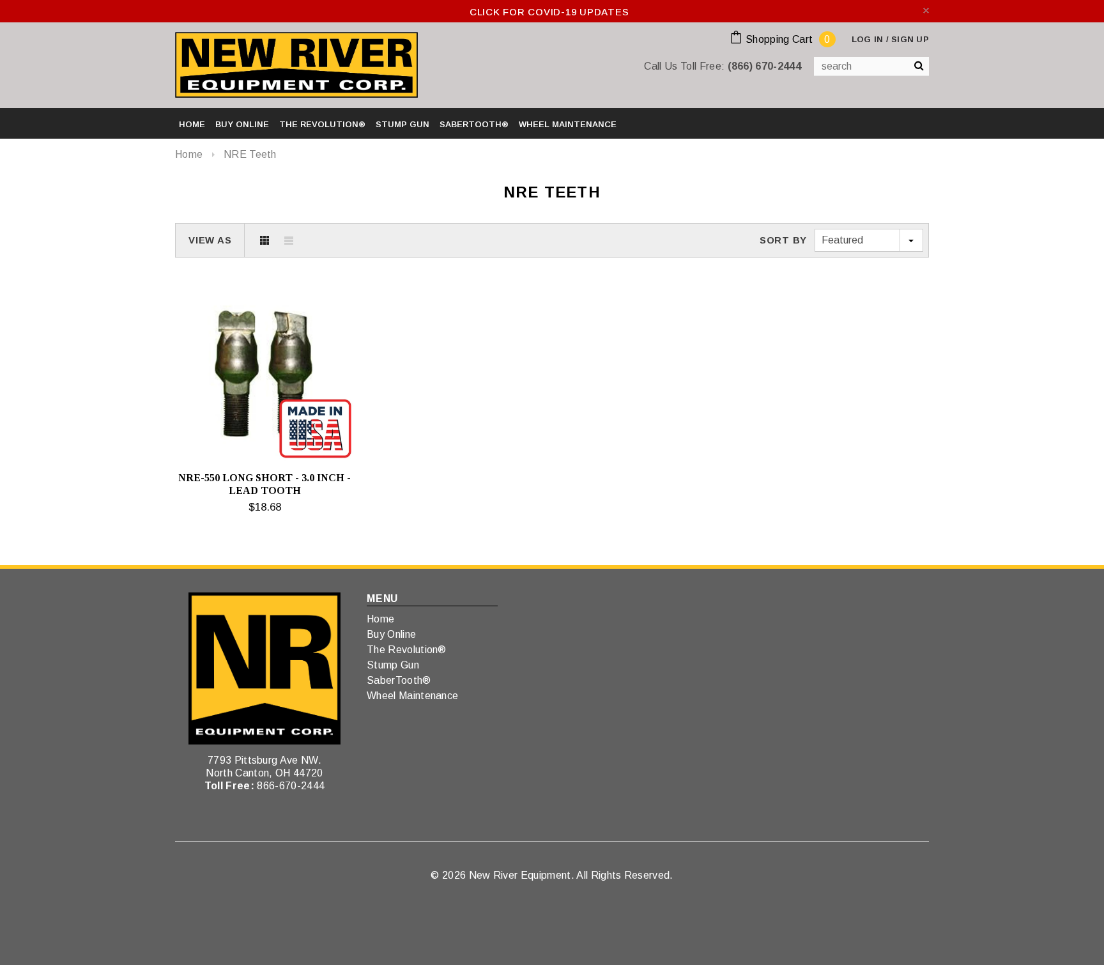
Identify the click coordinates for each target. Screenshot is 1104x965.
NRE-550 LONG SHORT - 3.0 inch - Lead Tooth (264, 484)
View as (209, 240)
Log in (868, 39)
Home (189, 154)
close (926, 10)
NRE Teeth (250, 154)
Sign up (910, 39)
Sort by (783, 240)
